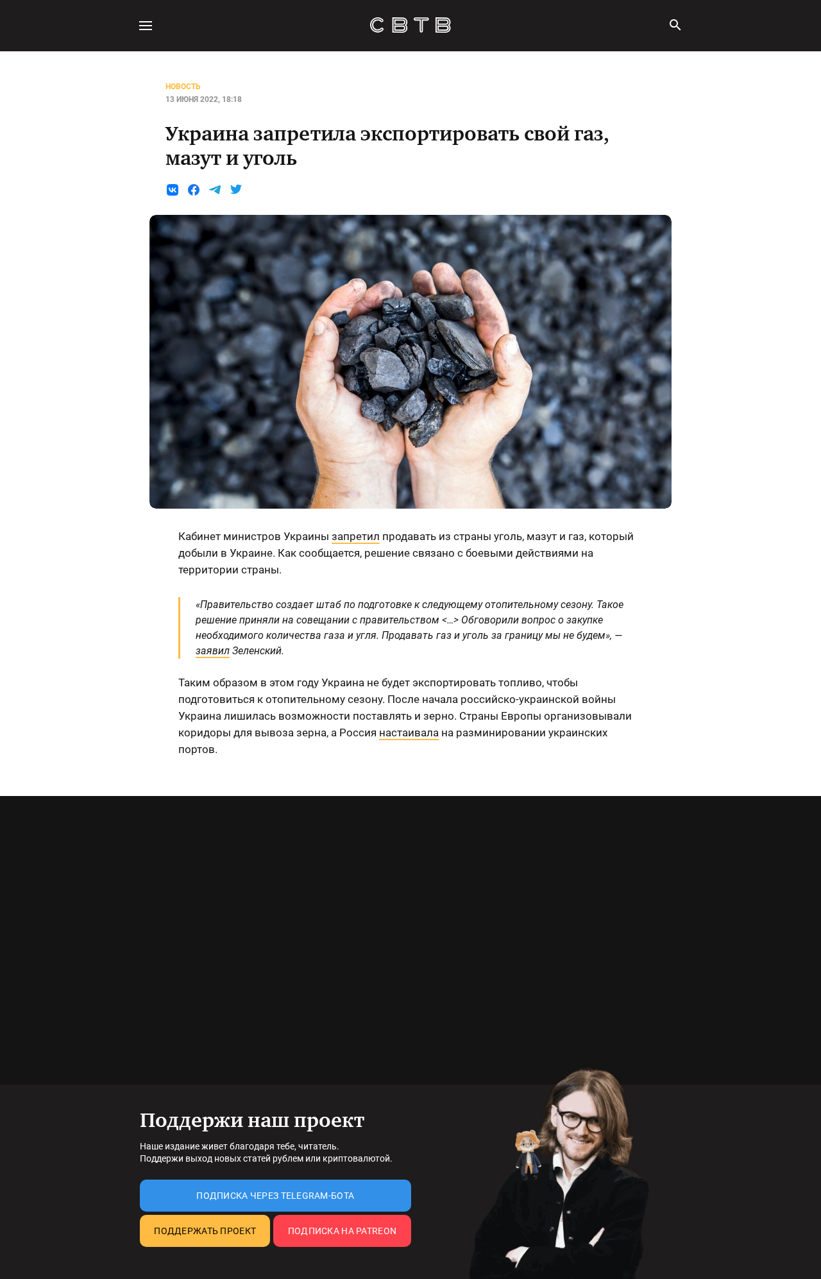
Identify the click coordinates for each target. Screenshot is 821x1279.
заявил (213, 651)
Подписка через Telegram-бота (275, 1195)
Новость (183, 86)
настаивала (409, 732)
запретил (356, 536)
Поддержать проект (205, 1231)
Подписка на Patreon (342, 1231)
